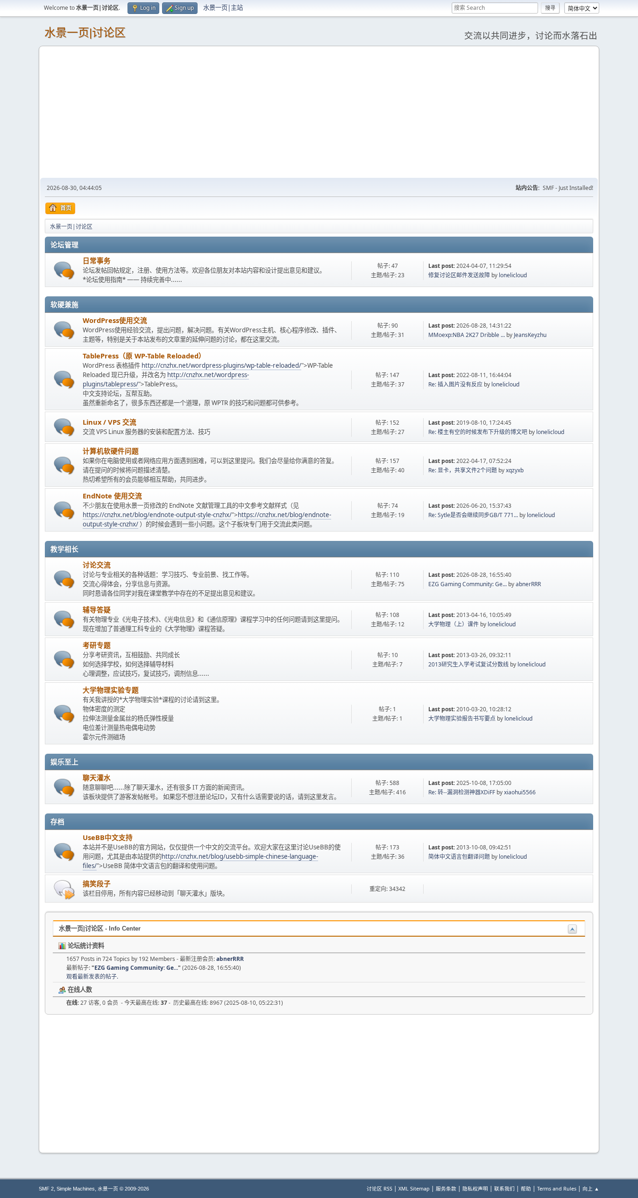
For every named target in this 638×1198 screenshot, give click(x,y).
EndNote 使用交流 (112, 495)
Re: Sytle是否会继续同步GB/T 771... (473, 515)
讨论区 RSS (379, 1188)
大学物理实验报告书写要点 (462, 718)
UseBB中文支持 (108, 837)
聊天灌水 (97, 777)
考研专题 (97, 645)
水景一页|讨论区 (85, 32)
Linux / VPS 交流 (109, 422)
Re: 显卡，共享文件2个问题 (463, 470)
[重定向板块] (64, 889)
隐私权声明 (475, 1188)
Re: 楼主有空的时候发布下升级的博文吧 (477, 432)
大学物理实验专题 (111, 689)
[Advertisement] (319, 111)
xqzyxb (515, 470)
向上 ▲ (590, 1188)
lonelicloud (513, 275)
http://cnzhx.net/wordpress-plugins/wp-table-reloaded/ (221, 365)
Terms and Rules (556, 1188)
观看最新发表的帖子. (92, 977)
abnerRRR (528, 584)
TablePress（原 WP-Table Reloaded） (144, 355)
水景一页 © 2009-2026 (123, 1188)
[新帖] (64, 270)
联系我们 (504, 1188)
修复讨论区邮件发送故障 (459, 275)
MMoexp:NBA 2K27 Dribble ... (466, 335)
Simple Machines (76, 1188)
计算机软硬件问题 (111, 450)
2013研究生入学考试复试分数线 (468, 664)
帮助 (526, 1188)
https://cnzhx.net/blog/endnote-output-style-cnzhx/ (157, 515)
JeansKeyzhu (530, 335)
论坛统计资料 (85, 945)
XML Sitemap (414, 1188)
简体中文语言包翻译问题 (459, 857)
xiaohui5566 (520, 792)
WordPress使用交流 (115, 320)
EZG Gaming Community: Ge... (467, 584)
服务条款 (446, 1188)
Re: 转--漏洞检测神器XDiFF (461, 792)
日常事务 (97, 260)
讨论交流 (97, 564)
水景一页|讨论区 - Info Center (100, 928)
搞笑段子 (97, 883)
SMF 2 (46, 1188)
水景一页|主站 (223, 7)
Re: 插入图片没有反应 (455, 384)
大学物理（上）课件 (453, 624)
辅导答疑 (97, 609)
